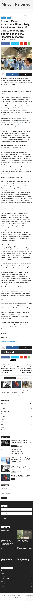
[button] (30, 11)
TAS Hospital (6, 93)
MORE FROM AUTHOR (22, 378)
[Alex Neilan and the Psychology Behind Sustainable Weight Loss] (27, 384)
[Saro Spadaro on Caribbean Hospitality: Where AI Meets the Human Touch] (5, 443)
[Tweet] (25, 74)
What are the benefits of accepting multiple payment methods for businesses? (24, 369)
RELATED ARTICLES (9, 378)
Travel (2, 419)
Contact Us (12, 595)
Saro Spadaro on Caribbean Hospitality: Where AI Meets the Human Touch (21, 442)
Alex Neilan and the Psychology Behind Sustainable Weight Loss (27, 390)
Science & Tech (5, 411)
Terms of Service (16, 597)
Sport (2, 427)
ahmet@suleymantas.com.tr (9, 341)
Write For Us (20, 595)
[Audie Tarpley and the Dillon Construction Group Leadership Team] (6, 384)
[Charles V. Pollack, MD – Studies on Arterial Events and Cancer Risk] (16, 384)
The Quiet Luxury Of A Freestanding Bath (18, 450)
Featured (13, 446)
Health (8, 18)
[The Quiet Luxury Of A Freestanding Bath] (5, 452)
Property (3, 406)
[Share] (12, 74)
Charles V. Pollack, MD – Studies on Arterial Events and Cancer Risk (16, 390)
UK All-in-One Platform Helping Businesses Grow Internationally (21, 458)
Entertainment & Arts (6, 421)
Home (2, 15)
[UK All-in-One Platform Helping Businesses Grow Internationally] (5, 460)
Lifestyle (3, 416)
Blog (2, 424)
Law (2, 432)
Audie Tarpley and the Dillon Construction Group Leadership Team (5, 390)
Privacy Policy (28, 595)
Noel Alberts (5, 39)
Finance (3, 408)
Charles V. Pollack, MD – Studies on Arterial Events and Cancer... (20, 476)
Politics (3, 429)
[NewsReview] (16, 4)
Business (7, 15)
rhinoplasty (18, 122)
